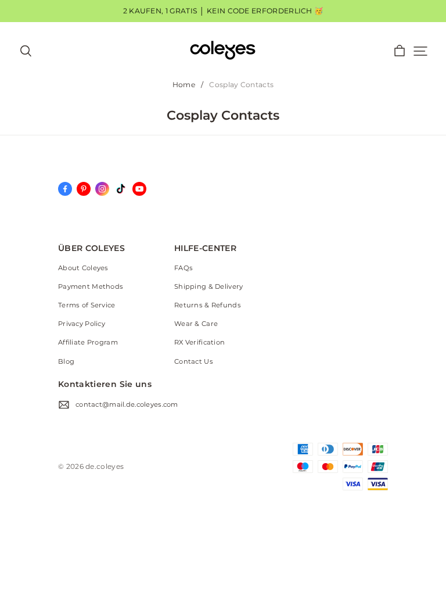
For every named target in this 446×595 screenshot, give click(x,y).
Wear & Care (196, 324)
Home (183, 84)
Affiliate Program (88, 342)
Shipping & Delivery (208, 286)
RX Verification (199, 342)
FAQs (183, 268)
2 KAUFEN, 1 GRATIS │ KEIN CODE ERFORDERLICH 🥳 (223, 10)
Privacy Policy (81, 324)
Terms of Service (87, 305)
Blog (66, 361)
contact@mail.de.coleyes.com (126, 404)
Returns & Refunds (207, 305)
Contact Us (193, 361)
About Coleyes (83, 268)
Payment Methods (90, 286)
